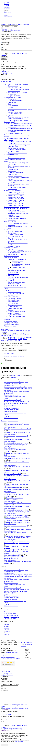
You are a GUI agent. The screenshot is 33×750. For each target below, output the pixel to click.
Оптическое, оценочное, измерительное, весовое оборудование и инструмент (17, 402)
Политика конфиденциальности (7, 656)
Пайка (6, 406)
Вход (6, 15)
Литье (6, 398)
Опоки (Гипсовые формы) (12, 400)
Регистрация (8, 17)
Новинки (7, 319)
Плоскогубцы (16, 265)
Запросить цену (17, 728)
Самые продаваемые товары (9, 421)
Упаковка (7, 414)
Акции (6, 5)
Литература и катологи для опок (14, 396)
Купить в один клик (21, 708)
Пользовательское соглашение (10, 658)
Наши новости (5, 329)
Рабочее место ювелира (11, 409)
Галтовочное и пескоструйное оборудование (18, 387)
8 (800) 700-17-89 (6, 30)
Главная (6, 2)
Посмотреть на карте (12, 652)
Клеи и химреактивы (11, 395)
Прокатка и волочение (11, 408)
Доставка (7, 7)
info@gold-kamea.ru (7, 675)
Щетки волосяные (17, 100)
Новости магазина (8, 348)
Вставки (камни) (9, 385)
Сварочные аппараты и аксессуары (15, 413)
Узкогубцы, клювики (18, 267)
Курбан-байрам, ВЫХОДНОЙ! (17, 339)
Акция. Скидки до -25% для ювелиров (20, 337)
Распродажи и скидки (11, 322)
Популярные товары (10, 321)
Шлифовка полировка (11, 418)
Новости (7, 9)
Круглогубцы (16, 262)
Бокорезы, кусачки (17, 261)
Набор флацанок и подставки (21, 264)
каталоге (14, 377)
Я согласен (4, 745)
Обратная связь (5, 671)
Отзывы (6, 4)
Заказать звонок (16, 30)
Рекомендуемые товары (11, 324)
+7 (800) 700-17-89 (6, 673)
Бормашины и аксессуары (12, 383)
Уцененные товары (10, 326)
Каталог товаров (6, 81)
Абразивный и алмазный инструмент (16, 382)
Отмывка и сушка (10, 405)
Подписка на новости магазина (10, 340)
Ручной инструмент (10, 411)
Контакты (7, 12)
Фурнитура (7, 416)
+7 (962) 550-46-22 (6, 73)
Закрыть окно (5, 71)
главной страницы (17, 375)
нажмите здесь (19, 741)
